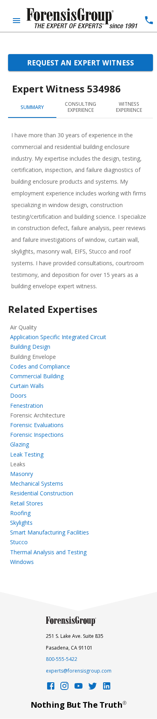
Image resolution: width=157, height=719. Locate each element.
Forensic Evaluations (37, 425)
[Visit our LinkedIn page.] (107, 688)
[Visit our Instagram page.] (64, 688)
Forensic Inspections (37, 434)
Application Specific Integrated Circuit (58, 337)
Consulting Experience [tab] (80, 107)
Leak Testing (26, 454)
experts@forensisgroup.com (79, 670)
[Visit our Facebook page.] (51, 688)
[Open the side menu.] (16, 20)
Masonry (21, 474)
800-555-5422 (61, 659)
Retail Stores (26, 503)
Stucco (19, 542)
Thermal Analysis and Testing (48, 552)
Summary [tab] (32, 107)
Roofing (20, 513)
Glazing (19, 444)
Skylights (21, 522)
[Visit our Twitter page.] (92, 688)
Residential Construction (41, 493)
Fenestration (26, 405)
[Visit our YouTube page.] (78, 688)
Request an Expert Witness (80, 62)
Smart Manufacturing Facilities (49, 532)
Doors (18, 395)
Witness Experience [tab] (129, 107)
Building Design (30, 346)
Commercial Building (37, 376)
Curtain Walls (27, 386)
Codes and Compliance (40, 366)
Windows (22, 562)
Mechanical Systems (36, 483)
